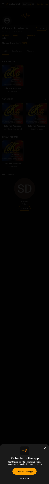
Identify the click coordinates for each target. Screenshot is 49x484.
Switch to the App (24, 471)
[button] (24, 242)
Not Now (24, 478)
